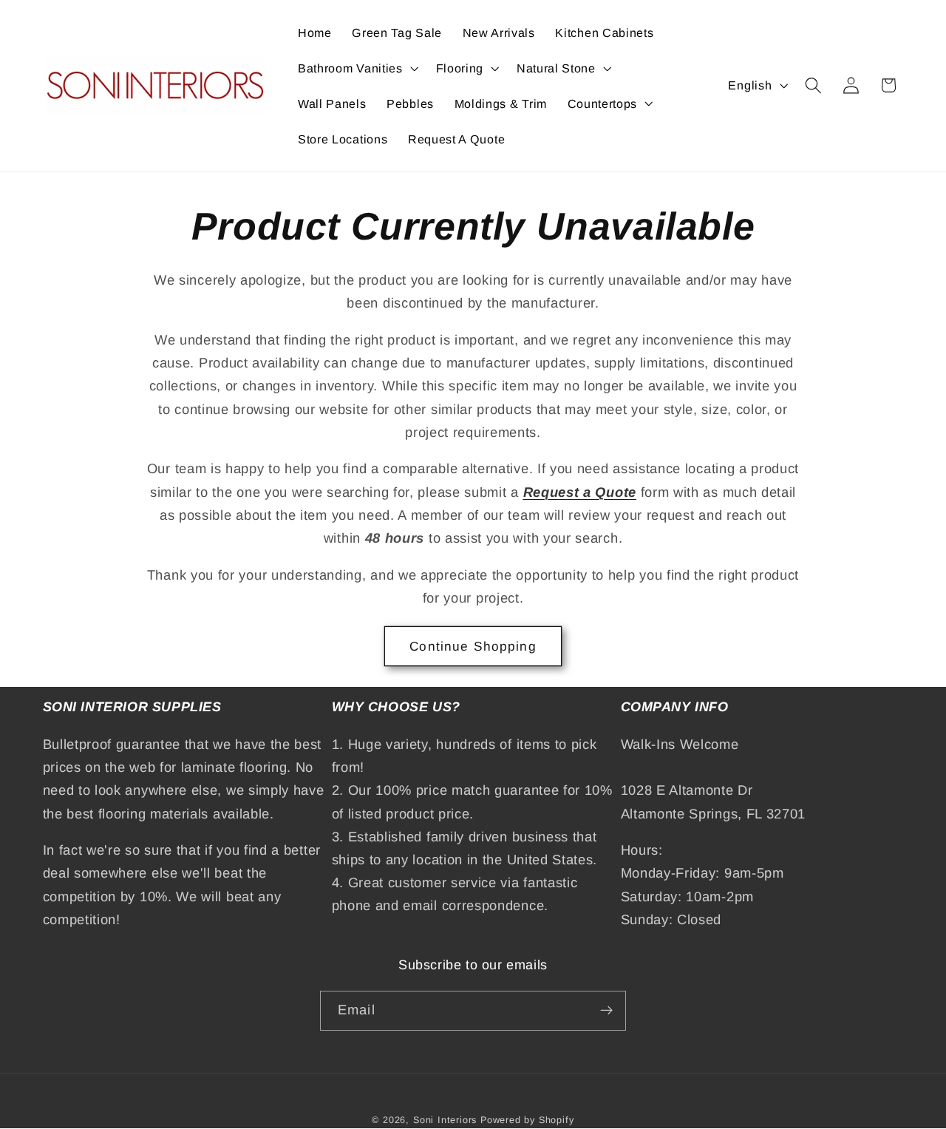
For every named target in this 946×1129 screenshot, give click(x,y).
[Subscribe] (606, 1011)
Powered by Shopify (527, 1120)
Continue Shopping (473, 646)
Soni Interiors (445, 1120)
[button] (356, 68)
